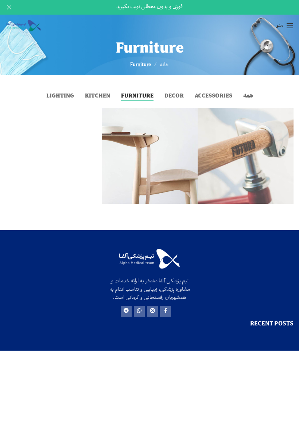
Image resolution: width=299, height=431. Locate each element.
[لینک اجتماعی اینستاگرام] (152, 311)
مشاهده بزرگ (204, 114)
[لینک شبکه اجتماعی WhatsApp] (139, 311)
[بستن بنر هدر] (9, 7)
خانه (164, 65)
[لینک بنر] (160, 7)
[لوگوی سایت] (23, 25)
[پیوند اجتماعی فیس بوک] (165, 311)
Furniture (140, 65)
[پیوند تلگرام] (126, 311)
